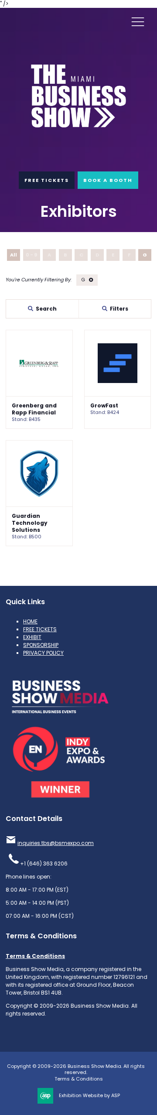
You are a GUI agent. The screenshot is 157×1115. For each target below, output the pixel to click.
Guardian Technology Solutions (30, 523)
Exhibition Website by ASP (89, 1095)
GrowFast (104, 405)
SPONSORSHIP (40, 645)
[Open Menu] (138, 21)
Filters (119, 308)
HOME (30, 621)
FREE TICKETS (46, 180)
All (13, 254)
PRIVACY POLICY (43, 653)
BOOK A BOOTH (108, 180)
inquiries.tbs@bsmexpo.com (55, 843)
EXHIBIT (32, 637)
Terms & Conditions (35, 956)
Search (46, 308)
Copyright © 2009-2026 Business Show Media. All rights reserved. (76, 1069)
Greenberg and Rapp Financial (34, 409)
